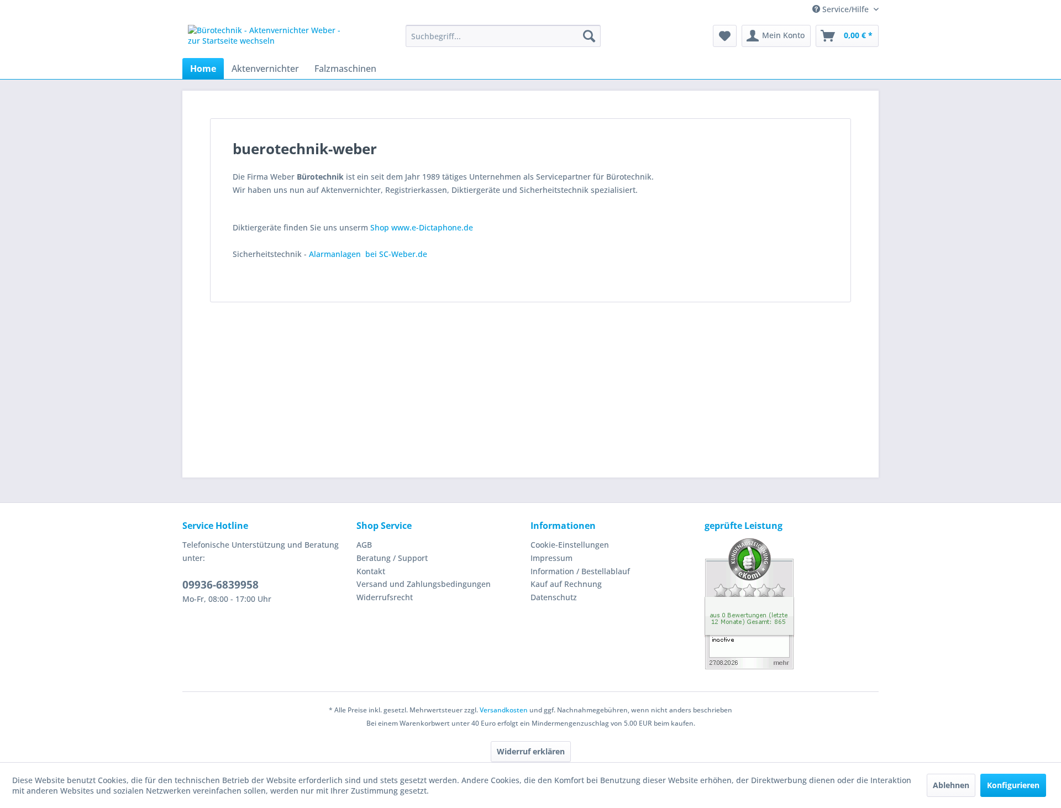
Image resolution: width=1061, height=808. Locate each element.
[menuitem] (503, 36)
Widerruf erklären (531, 751)
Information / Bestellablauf (580, 571)
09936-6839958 (220, 585)
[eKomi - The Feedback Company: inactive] (792, 603)
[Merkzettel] (725, 36)
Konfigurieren (1013, 785)
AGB (364, 544)
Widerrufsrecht (384, 597)
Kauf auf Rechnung (566, 584)
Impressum (551, 558)
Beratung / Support (392, 558)
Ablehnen (951, 785)
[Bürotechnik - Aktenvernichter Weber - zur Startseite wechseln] (271, 39)
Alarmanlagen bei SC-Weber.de (368, 254)
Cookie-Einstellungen (569, 544)
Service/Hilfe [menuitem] (845, 9)
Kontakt (370, 571)
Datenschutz (553, 597)
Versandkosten (504, 710)
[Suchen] (589, 36)
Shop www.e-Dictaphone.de (421, 227)
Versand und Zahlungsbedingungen (423, 584)
